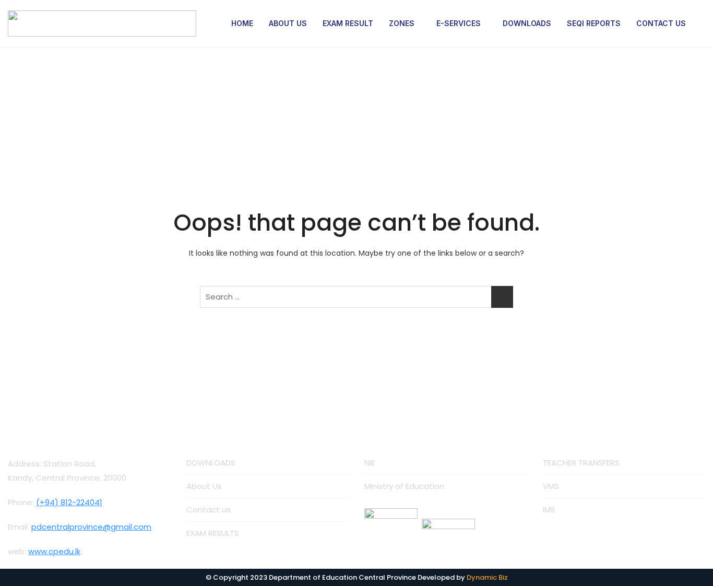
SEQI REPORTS (594, 23)
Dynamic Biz (487, 577)
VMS (551, 486)
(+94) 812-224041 (69, 502)
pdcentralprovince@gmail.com (91, 526)
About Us (204, 486)
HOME (242, 23)
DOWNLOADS (527, 23)
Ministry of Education (404, 486)
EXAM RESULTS (212, 533)
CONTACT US (661, 23)
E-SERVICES (458, 23)
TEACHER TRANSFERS (581, 462)
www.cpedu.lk (54, 551)
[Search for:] (356, 297)
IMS (549, 509)
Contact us (208, 509)
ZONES (401, 23)
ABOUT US (288, 23)
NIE (369, 462)
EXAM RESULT (348, 23)
